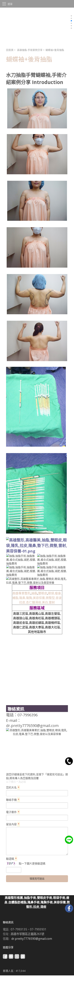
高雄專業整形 (21, 593)
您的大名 (12, 787)
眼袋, (51, 593)
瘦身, (58, 593)
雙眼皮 (42, 593)
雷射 (52, 602)
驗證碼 (11, 858)
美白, (45, 602)
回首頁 (9, 50)
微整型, (51, 598)
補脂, (15, 598)
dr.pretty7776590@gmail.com (31, 939)
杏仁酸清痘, (34, 602)
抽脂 (34, 593)
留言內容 (12, 824)
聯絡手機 (12, 799)
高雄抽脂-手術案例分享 (30, 50)
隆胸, (29, 598)
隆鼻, (22, 598)
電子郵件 (12, 812)
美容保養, (39, 598)
